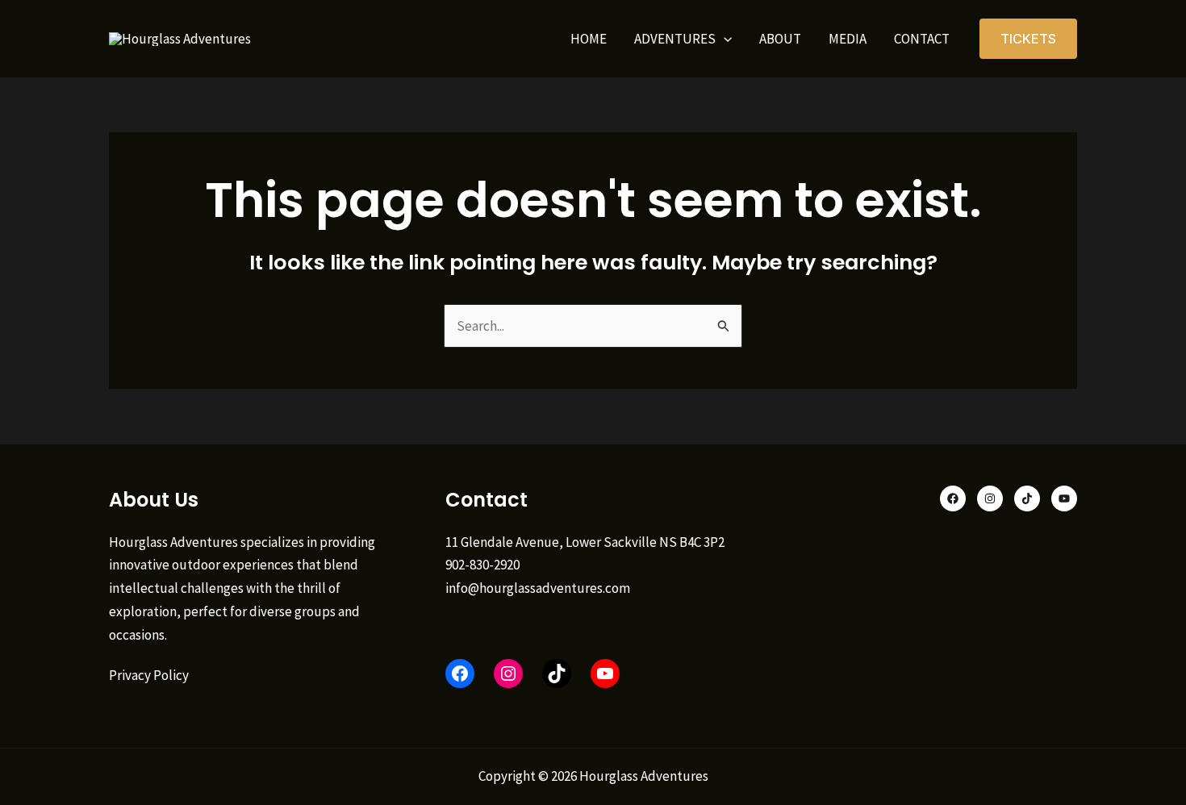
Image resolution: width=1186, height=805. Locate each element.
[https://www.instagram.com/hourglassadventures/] (508, 673)
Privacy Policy (149, 675)
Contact (922, 39)
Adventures (675, 39)
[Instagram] (990, 498)
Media (848, 39)
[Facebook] (459, 673)
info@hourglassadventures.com (537, 588)
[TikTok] (556, 673)
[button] (724, 38)
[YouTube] (605, 673)
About (780, 39)
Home (588, 39)
